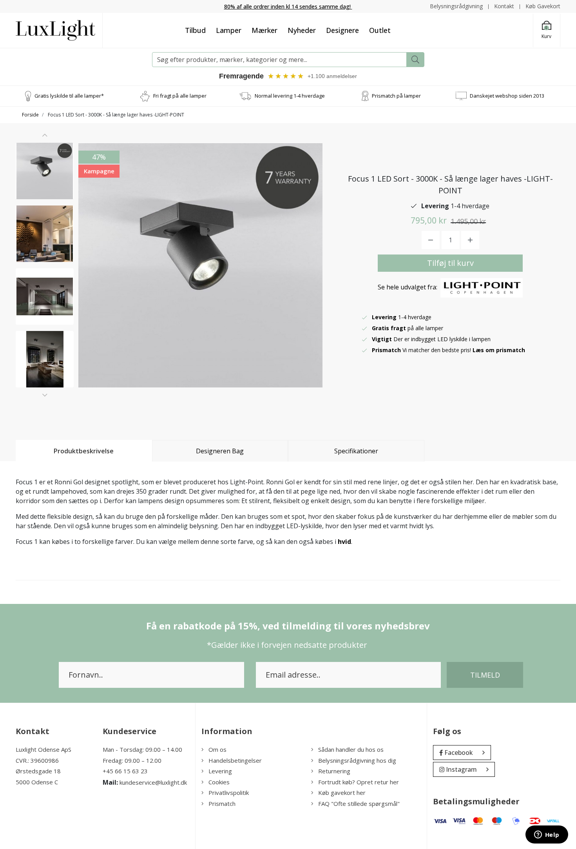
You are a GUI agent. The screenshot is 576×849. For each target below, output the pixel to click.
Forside (30, 114)
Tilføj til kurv (450, 263)
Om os (217, 749)
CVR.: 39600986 (37, 760)
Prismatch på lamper (396, 95)
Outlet (380, 30)
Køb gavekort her (342, 792)
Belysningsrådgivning (456, 6)
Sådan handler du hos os (351, 749)
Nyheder (302, 30)
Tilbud (195, 30)
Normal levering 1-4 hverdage (290, 95)
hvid (344, 541)
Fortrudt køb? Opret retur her (358, 782)
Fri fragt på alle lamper (179, 95)
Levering (220, 771)
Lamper (228, 30)
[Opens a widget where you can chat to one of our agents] (546, 835)
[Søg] (415, 59)
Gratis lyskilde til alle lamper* (69, 95)
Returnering (334, 771)
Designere (342, 30)
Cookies (219, 782)
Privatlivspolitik (228, 792)
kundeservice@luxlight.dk (153, 782)
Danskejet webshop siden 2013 (507, 95)
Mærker (264, 30)
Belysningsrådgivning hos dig (357, 760)
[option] (45, 171)
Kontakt (504, 6)
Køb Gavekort (542, 6)
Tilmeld (485, 675)
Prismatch (221, 803)
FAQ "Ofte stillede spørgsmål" (359, 803)
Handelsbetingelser (235, 760)
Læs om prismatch (499, 350)
